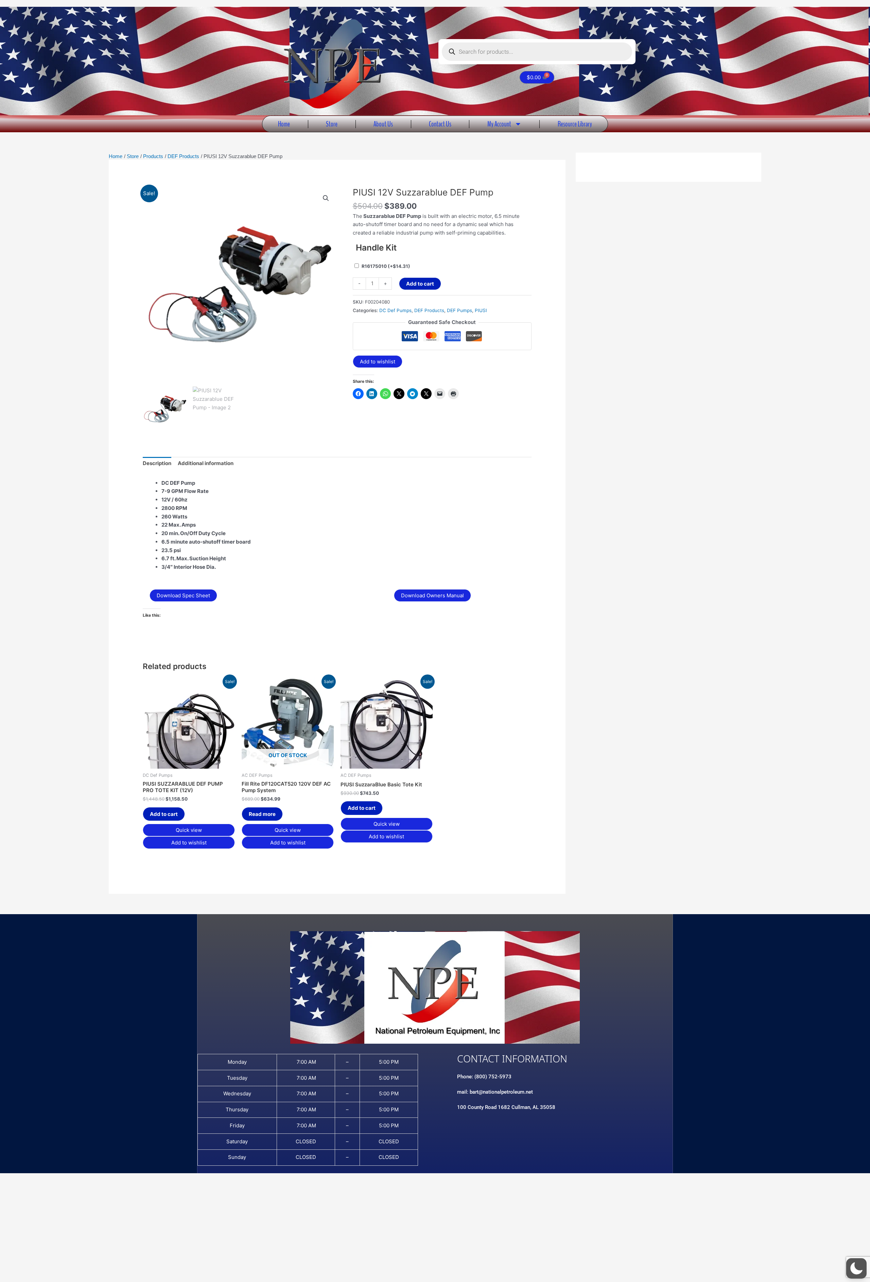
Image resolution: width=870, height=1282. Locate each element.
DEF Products (429, 310)
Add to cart (420, 283)
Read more (262, 814)
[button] (326, 198)
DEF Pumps (459, 310)
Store (331, 124)
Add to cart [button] (164, 814)
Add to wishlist (377, 361)
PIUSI (481, 310)
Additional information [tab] (205, 463)
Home (284, 124)
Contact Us (440, 124)
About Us (383, 124)
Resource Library (575, 124)
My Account (499, 124)
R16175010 (386, 266)
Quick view (189, 830)
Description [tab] (157, 463)
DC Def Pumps (395, 310)
